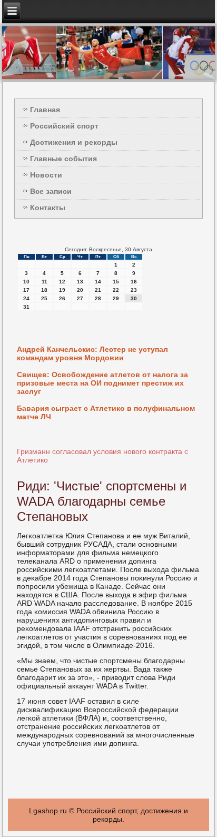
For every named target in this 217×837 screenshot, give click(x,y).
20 (80, 290)
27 (80, 298)
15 (116, 281)
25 (44, 298)
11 (44, 281)
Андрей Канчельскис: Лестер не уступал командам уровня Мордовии (92, 353)
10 (26, 281)
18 (44, 290)
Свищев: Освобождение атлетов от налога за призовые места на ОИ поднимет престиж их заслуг (102, 383)
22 (116, 290)
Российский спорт (64, 126)
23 (134, 290)
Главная (45, 109)
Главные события (63, 158)
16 (134, 281)
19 (62, 290)
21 (98, 290)
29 (116, 298)
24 (26, 298)
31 (26, 307)
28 (98, 298)
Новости (46, 175)
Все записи (51, 191)
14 (98, 281)
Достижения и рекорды (73, 142)
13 (80, 281)
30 (134, 298)
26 (62, 298)
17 (26, 290)
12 (62, 281)
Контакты (47, 207)
